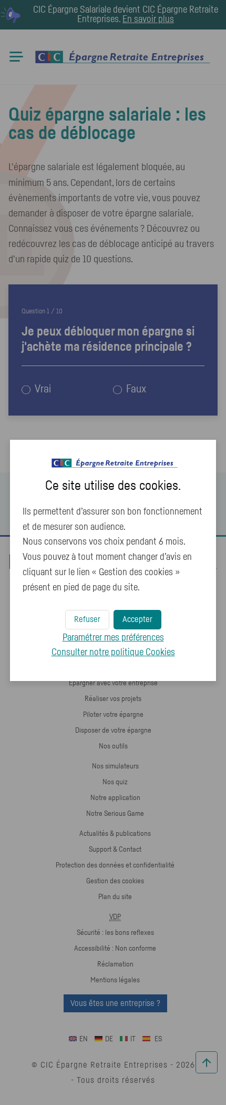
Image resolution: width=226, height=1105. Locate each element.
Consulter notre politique (113, 652)
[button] (137, 619)
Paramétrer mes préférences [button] (113, 638)
